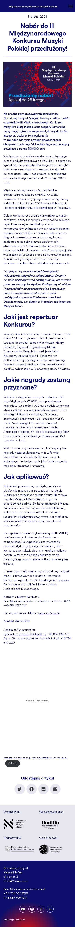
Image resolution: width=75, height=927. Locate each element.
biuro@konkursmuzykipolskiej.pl (24, 601)
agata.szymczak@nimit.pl (42, 638)
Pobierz (13, 763)
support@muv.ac (49, 613)
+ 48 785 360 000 (15, 893)
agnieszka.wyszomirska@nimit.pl (24, 634)
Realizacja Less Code (14, 920)
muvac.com (25, 490)
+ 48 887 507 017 (15, 897)
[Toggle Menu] (70, 6)
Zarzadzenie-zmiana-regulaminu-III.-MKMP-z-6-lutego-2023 (35, 758)
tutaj (55, 351)
